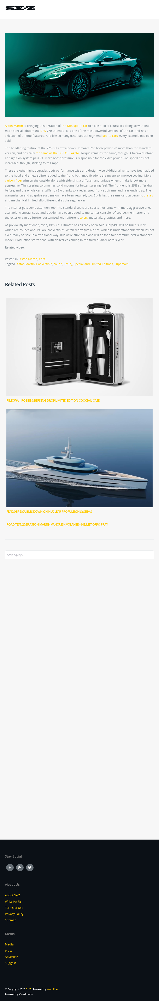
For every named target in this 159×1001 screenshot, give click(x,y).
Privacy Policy (14, 914)
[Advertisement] (21, 629)
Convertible (44, 264)
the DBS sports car (74, 126)
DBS (43, 131)
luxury (68, 264)
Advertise (11, 957)
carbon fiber (13, 180)
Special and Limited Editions (93, 264)
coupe (58, 264)
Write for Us (13, 901)
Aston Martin (14, 126)
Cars (42, 259)
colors (84, 217)
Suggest (10, 963)
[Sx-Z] (20, 9)
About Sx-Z (12, 895)
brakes (148, 195)
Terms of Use (14, 908)
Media (9, 944)
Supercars (121, 264)
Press (8, 951)
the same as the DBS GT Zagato (57, 153)
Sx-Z (28, 989)
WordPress (53, 989)
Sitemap (10, 920)
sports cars (110, 136)
